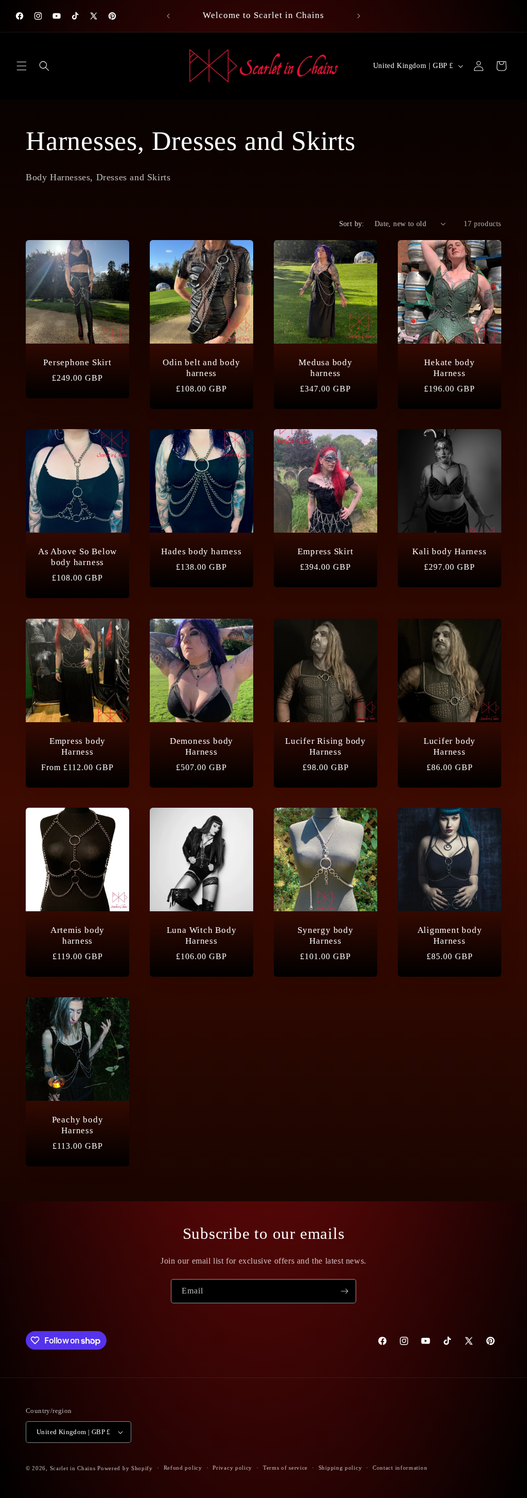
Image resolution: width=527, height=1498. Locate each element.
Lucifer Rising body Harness (325, 746)
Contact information (400, 1468)
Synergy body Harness (325, 935)
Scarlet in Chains (73, 1468)
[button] (21, 66)
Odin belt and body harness (201, 368)
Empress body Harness (77, 746)
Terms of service (285, 1468)
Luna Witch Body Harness (202, 935)
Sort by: (351, 224)
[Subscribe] (344, 1291)
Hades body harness (201, 551)
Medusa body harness (325, 368)
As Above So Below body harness (77, 557)
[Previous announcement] (168, 16)
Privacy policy (232, 1468)
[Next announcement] (358, 16)
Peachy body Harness (77, 1125)
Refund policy (183, 1468)
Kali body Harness (449, 551)
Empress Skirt (325, 551)
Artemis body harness (77, 935)
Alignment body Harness (449, 935)
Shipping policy (340, 1468)
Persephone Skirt (77, 362)
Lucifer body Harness (450, 746)
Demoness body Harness (201, 746)
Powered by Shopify (125, 1468)
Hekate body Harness (449, 368)
